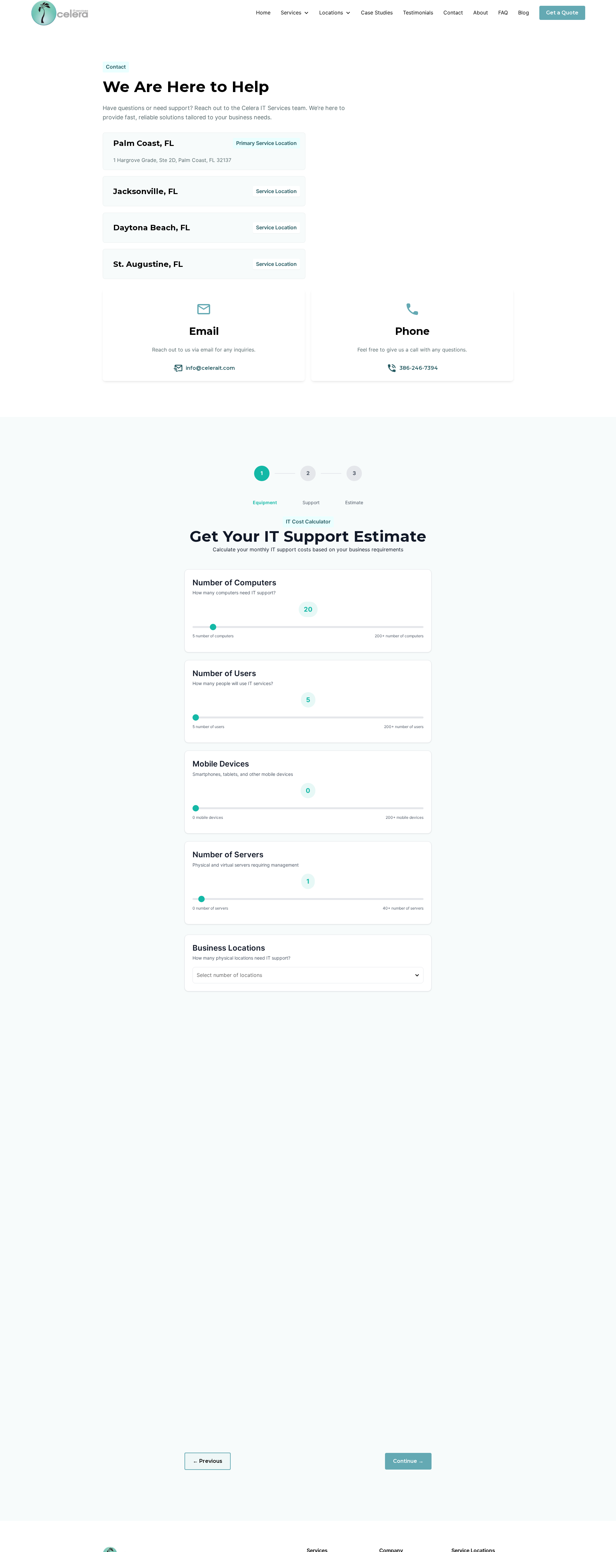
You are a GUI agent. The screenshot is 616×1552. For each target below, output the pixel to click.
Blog (523, 12)
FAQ (503, 12)
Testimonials (418, 12)
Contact (453, 12)
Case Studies (377, 12)
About (480, 12)
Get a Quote (562, 13)
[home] (59, 13)
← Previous (207, 1461)
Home (263, 12)
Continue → (408, 1461)
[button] (295, 13)
